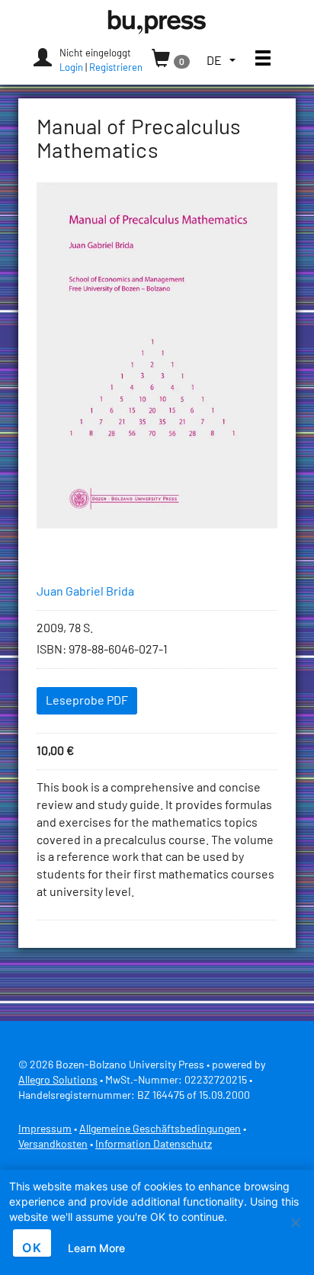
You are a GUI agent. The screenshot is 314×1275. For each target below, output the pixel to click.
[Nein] (295, 1222)
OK (32, 1247)
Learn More (96, 1247)
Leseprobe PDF (87, 701)
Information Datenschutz (153, 1144)
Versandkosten (53, 1144)
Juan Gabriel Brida (85, 592)
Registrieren (116, 68)
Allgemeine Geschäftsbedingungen (160, 1129)
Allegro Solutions (58, 1080)
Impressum (45, 1129)
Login (71, 68)
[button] (221, 61)
